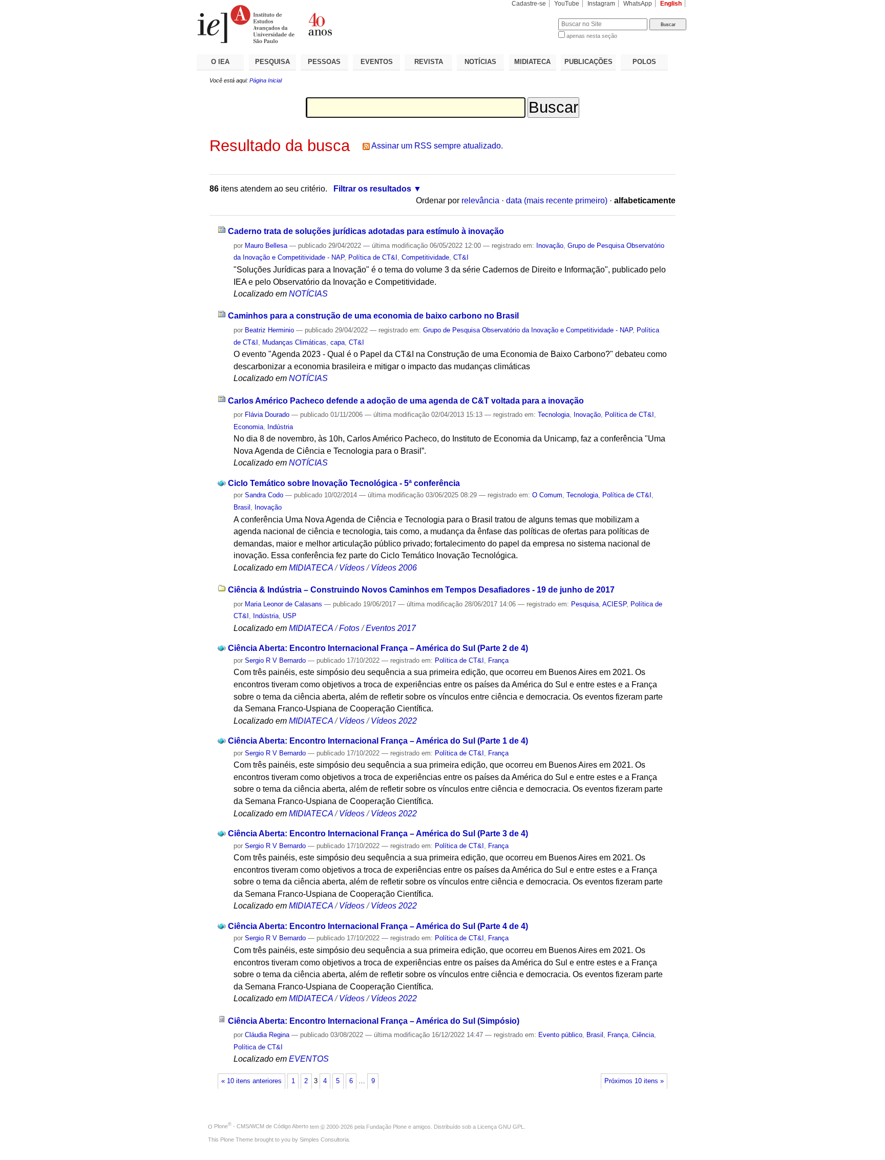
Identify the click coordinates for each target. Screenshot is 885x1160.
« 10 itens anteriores (251, 1081)
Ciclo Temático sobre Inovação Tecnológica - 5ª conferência (344, 483)
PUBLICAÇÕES (588, 62)
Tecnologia (554, 414)
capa (337, 342)
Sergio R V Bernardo (275, 660)
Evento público (560, 1035)
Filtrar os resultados (372, 188)
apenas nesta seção (591, 36)
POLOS (644, 62)
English (671, 3)
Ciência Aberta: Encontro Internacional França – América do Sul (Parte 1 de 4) (378, 740)
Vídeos (352, 567)
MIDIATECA (532, 62)
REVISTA (428, 62)
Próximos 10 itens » (634, 1081)
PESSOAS (324, 62)
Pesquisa (585, 604)
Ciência (643, 1035)
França (498, 660)
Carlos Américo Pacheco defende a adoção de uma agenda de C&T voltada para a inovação (406, 400)
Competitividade (425, 257)
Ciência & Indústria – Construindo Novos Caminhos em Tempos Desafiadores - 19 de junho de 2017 (421, 589)
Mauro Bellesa (266, 245)
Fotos (349, 628)
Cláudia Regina (267, 1035)
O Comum (547, 495)
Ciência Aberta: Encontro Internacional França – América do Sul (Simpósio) (373, 1021)
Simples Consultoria (324, 1139)
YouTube (566, 3)
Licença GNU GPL (500, 1126)
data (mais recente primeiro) (556, 200)
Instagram (601, 3)
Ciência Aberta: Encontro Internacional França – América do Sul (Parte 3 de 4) (378, 833)
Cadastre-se (529, 3)
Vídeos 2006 (394, 567)
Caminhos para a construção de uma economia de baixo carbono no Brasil (373, 315)
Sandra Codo (264, 495)
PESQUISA (272, 62)
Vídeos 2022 (394, 720)
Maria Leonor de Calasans (283, 604)
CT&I (461, 257)
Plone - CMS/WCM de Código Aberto (261, 1126)
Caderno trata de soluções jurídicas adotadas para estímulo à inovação (366, 231)
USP (290, 616)
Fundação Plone (386, 1126)
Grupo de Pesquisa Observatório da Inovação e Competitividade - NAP (528, 330)
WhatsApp (637, 3)
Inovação (549, 245)
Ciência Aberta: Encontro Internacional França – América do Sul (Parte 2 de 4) (378, 648)
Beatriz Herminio (269, 330)
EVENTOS (377, 62)
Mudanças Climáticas (294, 342)
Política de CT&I (372, 257)
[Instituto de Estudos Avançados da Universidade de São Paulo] (319, 24)
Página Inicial (265, 80)
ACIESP (614, 604)
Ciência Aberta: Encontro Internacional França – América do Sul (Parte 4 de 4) (378, 926)
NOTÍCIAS (480, 62)
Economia (248, 427)
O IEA (220, 62)
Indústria (280, 427)
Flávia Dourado (267, 414)
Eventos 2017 (391, 628)
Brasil (242, 507)
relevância (480, 200)
